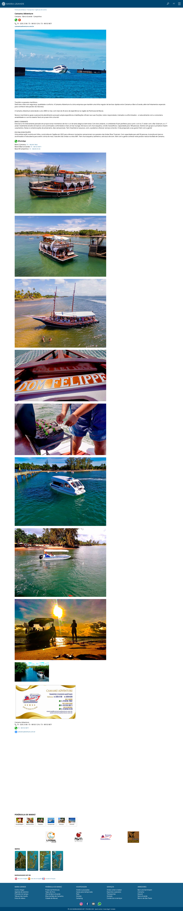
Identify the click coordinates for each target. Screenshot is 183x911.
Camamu (141, 892)
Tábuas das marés (21, 896)
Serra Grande (142, 896)
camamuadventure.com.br (24, 26)
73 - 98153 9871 (35, 147)
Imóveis (109, 896)
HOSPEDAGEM (81, 887)
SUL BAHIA (45, 869)
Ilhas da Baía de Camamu (54, 896)
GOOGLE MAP (57, 869)
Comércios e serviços (114, 898)
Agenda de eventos (21, 892)
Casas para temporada (84, 892)
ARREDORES (142, 887)
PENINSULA (33, 869)
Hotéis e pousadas (82, 890)
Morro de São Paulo (145, 898)
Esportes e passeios (114, 892)
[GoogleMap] (19, 21)
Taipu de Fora (50, 892)
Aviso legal (106, 909)
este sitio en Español (36, 878)
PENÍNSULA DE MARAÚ (53, 887)
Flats (77, 894)
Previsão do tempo (21, 894)
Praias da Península (52, 890)
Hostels (79, 896)
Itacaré (140, 894)
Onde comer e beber (114, 890)
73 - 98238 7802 (32, 144)
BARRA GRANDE (20, 869)
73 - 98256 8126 (34, 149)
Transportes (30, 10)
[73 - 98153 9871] (16, 21)
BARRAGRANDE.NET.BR (23, 875)
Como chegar (19, 890)
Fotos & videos (20, 898)
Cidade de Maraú (51, 898)
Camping (79, 898)
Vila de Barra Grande (52, 894)
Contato (113, 909)
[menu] (179, 3)
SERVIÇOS (110, 887)
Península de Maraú (20, 10)
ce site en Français (50, 878)
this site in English (22, 878)
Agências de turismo (41, 10)
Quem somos (98, 909)
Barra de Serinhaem (145, 890)
